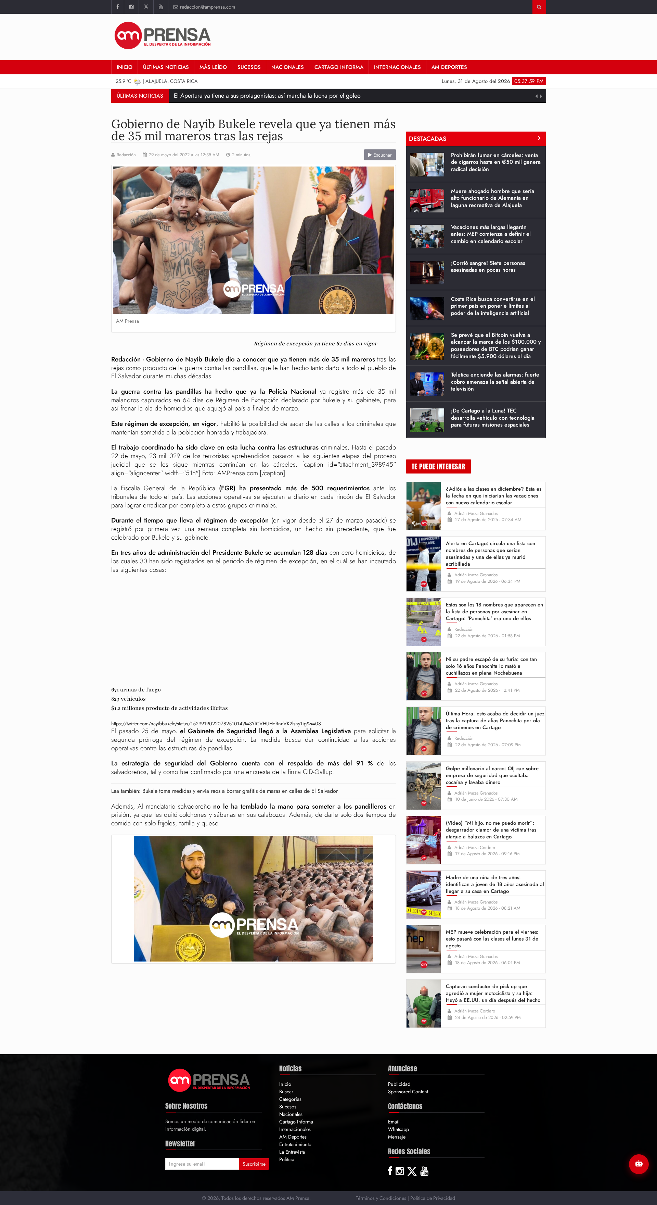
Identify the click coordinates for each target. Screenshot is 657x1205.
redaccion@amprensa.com (207, 6)
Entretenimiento (295, 1144)
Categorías (290, 1099)
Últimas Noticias (166, 67)
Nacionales (287, 67)
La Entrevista (292, 1151)
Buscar (286, 1091)
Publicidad (399, 1083)
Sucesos (249, 67)
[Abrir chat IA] (639, 1164)
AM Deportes (449, 67)
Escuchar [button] (382, 154)
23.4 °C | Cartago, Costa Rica (157, 81)
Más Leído (213, 67)
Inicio (124, 67)
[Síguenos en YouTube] (160, 7)
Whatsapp (398, 1129)
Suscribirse (254, 1163)
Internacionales (397, 67)
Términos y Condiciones (381, 1198)
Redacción (126, 155)
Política (286, 1159)
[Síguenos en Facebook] (117, 7)
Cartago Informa (338, 67)
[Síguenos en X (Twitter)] (146, 7)
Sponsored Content (408, 1091)
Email (393, 1121)
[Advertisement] (421, 36)
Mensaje (396, 1136)
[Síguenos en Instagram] (131, 7)
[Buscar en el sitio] (539, 7)
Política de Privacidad (432, 1198)
